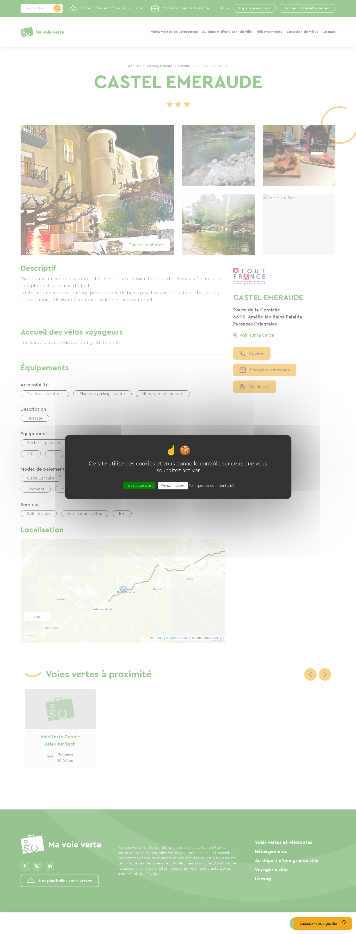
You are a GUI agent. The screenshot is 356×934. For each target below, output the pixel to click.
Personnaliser (173, 485)
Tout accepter (139, 485)
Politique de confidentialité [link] (212, 485)
